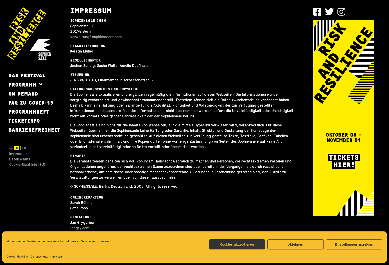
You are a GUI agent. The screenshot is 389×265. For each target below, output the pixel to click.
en (24, 148)
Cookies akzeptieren (237, 244)
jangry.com (79, 228)
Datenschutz (39, 256)
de (17, 148)
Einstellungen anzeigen (354, 244)
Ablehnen (295, 244)
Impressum (57, 256)
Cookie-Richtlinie (18, 256)
